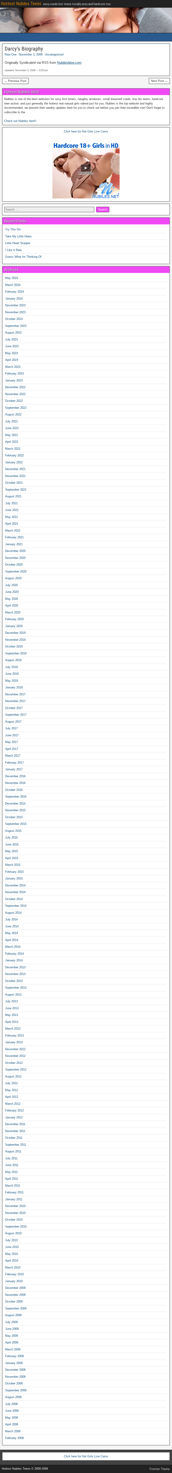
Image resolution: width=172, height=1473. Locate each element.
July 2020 (11, 585)
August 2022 (13, 414)
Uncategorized (54, 54)
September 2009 (15, 1308)
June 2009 (12, 1328)
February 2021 (14, 537)
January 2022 (14, 462)
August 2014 (13, 912)
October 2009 (14, 1301)
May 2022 (11, 435)
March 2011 (12, 1185)
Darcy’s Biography (24, 49)
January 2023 (14, 380)
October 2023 (14, 319)
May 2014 (11, 933)
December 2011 (15, 1124)
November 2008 (15, 1376)
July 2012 (11, 1083)
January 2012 (14, 1117)
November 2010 (15, 1213)
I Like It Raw (13, 250)
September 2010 (15, 1226)
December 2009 (15, 1288)
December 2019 (15, 632)
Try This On (13, 229)
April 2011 (11, 1178)
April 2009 (11, 1342)
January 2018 (14, 687)
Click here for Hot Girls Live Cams (86, 131)
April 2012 (11, 1096)
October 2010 (14, 1219)
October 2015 (14, 817)
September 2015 (15, 824)
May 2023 (11, 353)
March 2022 (12, 448)
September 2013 (15, 987)
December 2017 (15, 694)
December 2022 (15, 387)
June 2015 (12, 844)
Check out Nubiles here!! (20, 121)
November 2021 (15, 476)
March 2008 (12, 1431)
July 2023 (11, 339)
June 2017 (12, 735)
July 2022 (11, 421)
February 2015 (14, 871)
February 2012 (14, 1110)
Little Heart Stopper (17, 243)
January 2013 (14, 1042)
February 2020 (14, 619)
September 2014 (15, 905)
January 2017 (14, 769)
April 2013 (11, 1022)
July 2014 (11, 919)
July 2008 (11, 1404)
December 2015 (15, 803)
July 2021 (11, 503)
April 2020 (11, 605)
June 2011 (11, 1165)
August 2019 (13, 660)
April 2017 (11, 749)
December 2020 (15, 551)
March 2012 (12, 1103)
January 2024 (14, 298)
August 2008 (13, 1397)
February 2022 (14, 455)
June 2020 (12, 592)
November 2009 (15, 1294)
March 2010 (12, 1267)
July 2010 (11, 1240)
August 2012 (13, 1076)
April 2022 (11, 441)
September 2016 (15, 796)
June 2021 (12, 510)
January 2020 (14, 626)
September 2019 (15, 653)
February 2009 (14, 1356)
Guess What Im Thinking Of (23, 256)
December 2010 (15, 1206)
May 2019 (11, 680)
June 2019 (12, 673)
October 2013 (14, 981)
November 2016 (15, 783)
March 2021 (12, 530)
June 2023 (12, 346)
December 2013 (15, 967)
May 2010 (11, 1254)
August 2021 (13, 496)
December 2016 (15, 776)
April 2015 (11, 858)
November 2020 (15, 558)
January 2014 (14, 960)
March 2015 (12, 864)
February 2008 (14, 1438)
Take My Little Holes (18, 236)
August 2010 (13, 1233)
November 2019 (15, 639)
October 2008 (14, 1383)
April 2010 (11, 1260)
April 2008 (11, 1424)
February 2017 (14, 762)
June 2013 (12, 1008)
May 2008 (11, 1417)
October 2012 (14, 1062)
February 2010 (14, 1274)
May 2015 (11, 851)
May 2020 (11, 598)
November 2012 (15, 1056)
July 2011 (11, 1158)
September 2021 (15, 489)
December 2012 (15, 1049)
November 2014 (15, 892)
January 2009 (14, 1363)
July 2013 (11, 1001)
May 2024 (11, 278)
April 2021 (11, 523)
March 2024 (12, 285)
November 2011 (15, 1131)
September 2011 (15, 1144)
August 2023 (13, 332)
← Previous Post (15, 81)
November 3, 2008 (31, 54)
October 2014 (14, 899)
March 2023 (12, 366)
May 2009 (11, 1335)
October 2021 (14, 482)
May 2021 (11, 517)
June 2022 (12, 428)
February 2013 (14, 1035)
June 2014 (12, 926)
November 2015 (15, 810)
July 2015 (11, 837)
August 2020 (13, 578)
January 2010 (14, 1281)
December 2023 (15, 305)
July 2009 (11, 1322)
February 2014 (14, 953)
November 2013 (15, 974)
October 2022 (14, 400)
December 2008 (15, 1369)
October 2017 (14, 708)
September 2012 (15, 1069)
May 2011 (11, 1172)
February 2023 (14, 373)
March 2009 (12, 1349)
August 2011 (13, 1151)
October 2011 (13, 1137)
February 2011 (14, 1192)
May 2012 (11, 1090)
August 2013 (13, 994)
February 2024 (14, 291)
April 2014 (11, 940)
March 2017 (12, 755)
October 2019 (14, 646)
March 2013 (12, 1028)
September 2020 (15, 571)
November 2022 (15, 394)
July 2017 (11, 728)
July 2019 (11, 667)
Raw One (11, 54)
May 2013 (11, 1015)
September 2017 (15, 714)
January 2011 (13, 1199)
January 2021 (14, 544)
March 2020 (12, 612)
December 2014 (15, 885)
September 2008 (15, 1390)
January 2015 (14, 878)
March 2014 (12, 946)
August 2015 (13, 830)
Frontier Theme (160, 1469)
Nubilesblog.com (69, 62)
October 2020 (14, 564)
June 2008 (12, 1410)
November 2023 (15, 312)
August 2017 (13, 721)
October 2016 (14, 790)
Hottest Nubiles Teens (21, 3)
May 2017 (11, 742)
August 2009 (13, 1315)
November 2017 (15, 701)
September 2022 (15, 407)
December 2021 (15, 469)
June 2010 (12, 1247)
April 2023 (11, 360)
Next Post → (159, 81)
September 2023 (15, 326)
